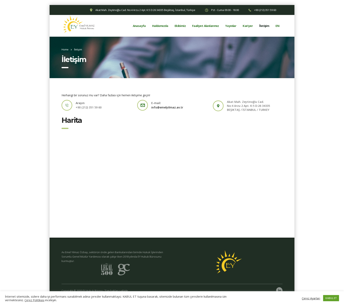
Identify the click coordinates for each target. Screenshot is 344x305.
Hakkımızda (160, 26)
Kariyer (248, 26)
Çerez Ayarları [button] (311, 298)
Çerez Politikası (34, 300)
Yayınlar (230, 26)
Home (65, 49)
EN (277, 26)
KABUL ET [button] (331, 298)
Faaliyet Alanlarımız (205, 26)
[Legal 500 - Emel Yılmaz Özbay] (115, 269)
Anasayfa (139, 26)
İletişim (264, 26)
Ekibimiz (180, 26)
